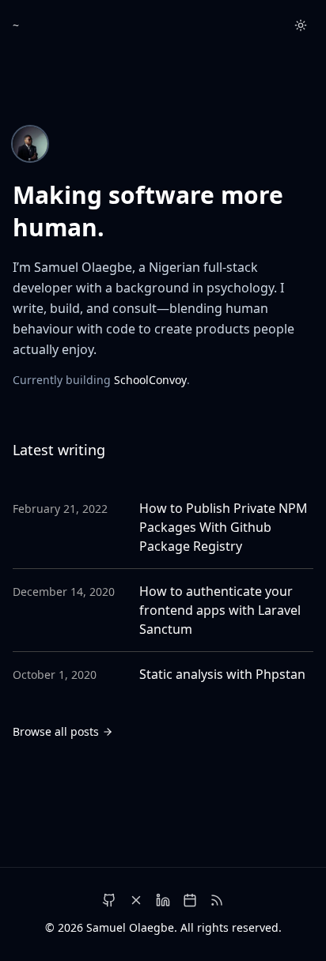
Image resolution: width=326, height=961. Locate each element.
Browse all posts (56, 731)
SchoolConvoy (150, 379)
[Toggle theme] (300, 25)
